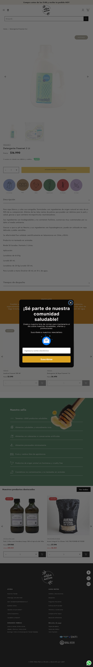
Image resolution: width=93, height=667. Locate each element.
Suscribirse (46, 359)
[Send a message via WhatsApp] (89, 663)
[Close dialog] (71, 303)
